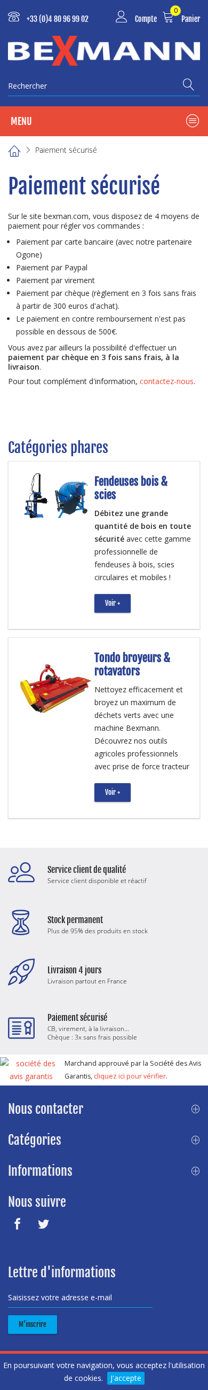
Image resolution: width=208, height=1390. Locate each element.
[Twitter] (46, 1224)
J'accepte (125, 1378)
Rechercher (27, 86)
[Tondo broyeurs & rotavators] (55, 685)
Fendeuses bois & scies (130, 488)
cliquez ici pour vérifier (130, 1076)
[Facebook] (20, 1224)
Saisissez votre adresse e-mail (60, 1297)
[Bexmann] (104, 50)
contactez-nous (167, 381)
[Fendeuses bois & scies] (55, 497)
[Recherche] (191, 84)
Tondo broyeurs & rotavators (132, 664)
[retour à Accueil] (14, 150)
